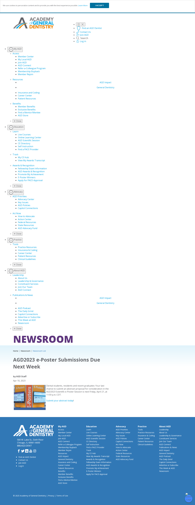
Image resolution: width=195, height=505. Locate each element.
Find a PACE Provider (28, 149)
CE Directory (24, 143)
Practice (142, 426)
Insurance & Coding (27, 250)
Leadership (18, 275)
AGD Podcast (24, 308)
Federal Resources (27, 222)
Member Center (26, 56)
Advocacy (121, 426)
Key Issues (23, 202)
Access (16, 53)
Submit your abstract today (59, 400)
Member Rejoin (25, 74)
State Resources (26, 225)
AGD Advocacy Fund (27, 228)
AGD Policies (24, 205)
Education (91, 426)
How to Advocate (26, 216)
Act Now (17, 213)
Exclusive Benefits (27, 109)
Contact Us (23, 460)
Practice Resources (27, 247)
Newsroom (23, 323)
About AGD (165, 426)
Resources (18, 79)
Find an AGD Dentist (27, 457)
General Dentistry (105, 87)
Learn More (83, 5)
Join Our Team (25, 287)
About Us (22, 278)
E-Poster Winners (26, 177)
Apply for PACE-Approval (30, 180)
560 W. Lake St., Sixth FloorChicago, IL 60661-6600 (30, 441)
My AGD (62, 426)
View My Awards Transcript (31, 160)
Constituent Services (28, 283)
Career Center (25, 95)
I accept (99, 5)
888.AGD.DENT (24, 445)
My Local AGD (25, 59)
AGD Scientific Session (29, 140)
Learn (15, 131)
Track (15, 154)
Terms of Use (62, 495)
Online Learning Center (29, 137)
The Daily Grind (25, 311)
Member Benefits (26, 106)
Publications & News (23, 295)
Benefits (17, 103)
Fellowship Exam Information (32, 168)
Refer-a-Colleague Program (32, 68)
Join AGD (22, 62)
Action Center (24, 219)
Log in (21, 466)
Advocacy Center (26, 199)
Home (15, 351)
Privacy (51, 495)
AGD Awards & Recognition (31, 171)
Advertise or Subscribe (29, 317)
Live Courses (24, 134)
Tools (15, 244)
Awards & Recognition (23, 165)
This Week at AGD (27, 320)
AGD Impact (105, 82)
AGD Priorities (20, 196)
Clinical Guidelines (27, 259)
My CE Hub (23, 157)
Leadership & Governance (31, 281)
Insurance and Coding (29, 92)
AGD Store (23, 115)
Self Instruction (25, 146)
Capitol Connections (28, 208)
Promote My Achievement (31, 174)
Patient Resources (27, 98)
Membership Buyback (29, 71)
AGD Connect (24, 65)
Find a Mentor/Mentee (29, 112)
